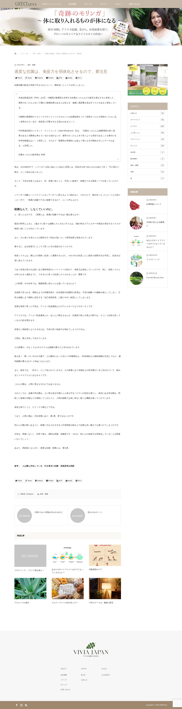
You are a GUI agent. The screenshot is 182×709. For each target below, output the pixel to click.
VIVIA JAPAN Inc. (161, 705)
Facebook (16, 705)
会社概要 (72, 4)
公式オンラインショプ (51, 4)
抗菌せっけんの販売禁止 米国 (32, 154)
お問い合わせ (134, 4)
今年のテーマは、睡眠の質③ (101, 603)
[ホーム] (15, 50)
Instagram (21, 705)
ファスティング (152, 259)
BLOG (83, 675)
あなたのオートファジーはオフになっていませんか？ (67, 570)
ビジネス (146, 126)
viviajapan (29, 494)
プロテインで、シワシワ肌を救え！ (29, 570)
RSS (26, 705)
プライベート (146, 139)
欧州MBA (146, 159)
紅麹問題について (153, 204)
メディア (103, 4)
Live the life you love (155, 277)
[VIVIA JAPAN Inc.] (91, 655)
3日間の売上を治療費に (155, 224)
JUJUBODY (106, 675)
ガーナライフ (146, 120)
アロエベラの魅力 (21, 603)
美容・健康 (31, 65)
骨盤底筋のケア (95, 569)
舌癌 (146, 172)
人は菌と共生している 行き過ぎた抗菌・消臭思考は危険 (48, 466)
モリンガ (88, 4)
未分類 (146, 152)
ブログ (118, 4)
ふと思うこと (146, 133)
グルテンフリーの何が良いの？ (65, 603)
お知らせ (146, 113)
